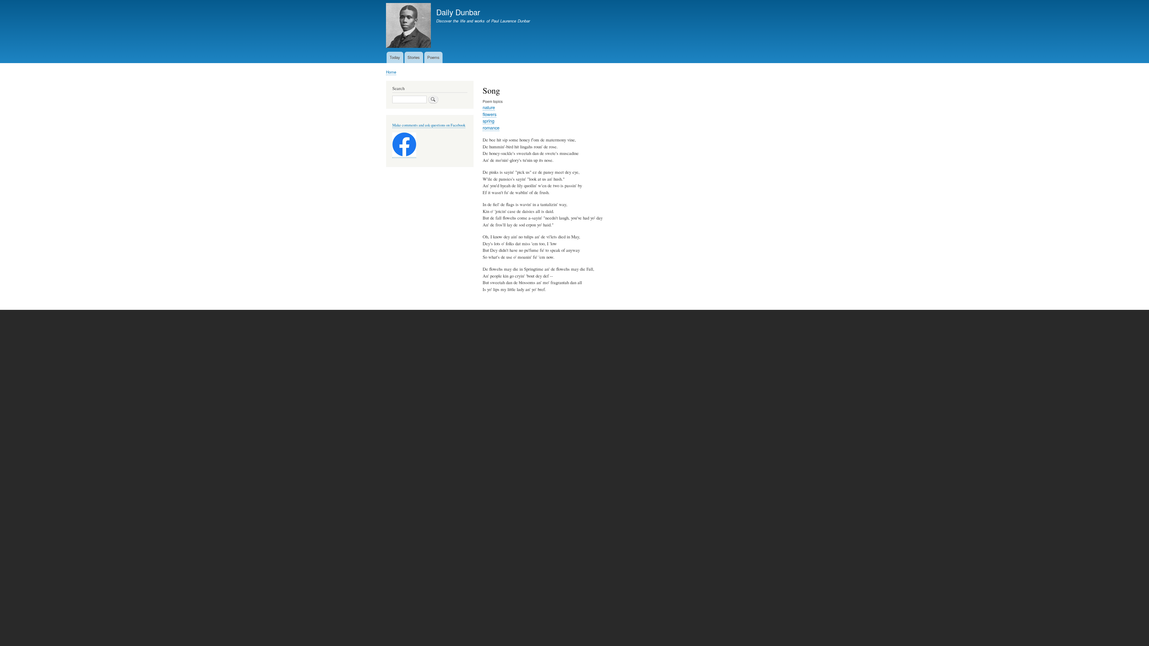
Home (391, 72)
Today (395, 57)
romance (491, 127)
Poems (433, 57)
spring (488, 121)
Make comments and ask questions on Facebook (428, 125)
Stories (414, 57)
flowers (489, 114)
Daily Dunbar (458, 12)
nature (489, 107)
